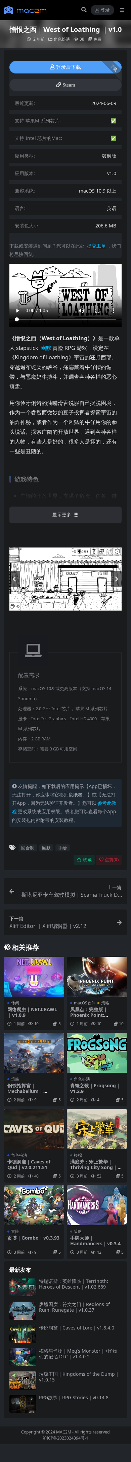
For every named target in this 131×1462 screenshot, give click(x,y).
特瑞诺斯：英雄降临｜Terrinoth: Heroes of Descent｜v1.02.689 (73, 1284)
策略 (105, 1003)
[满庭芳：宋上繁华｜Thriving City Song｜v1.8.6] (97, 1129)
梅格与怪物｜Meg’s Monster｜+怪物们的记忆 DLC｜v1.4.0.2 (78, 1354)
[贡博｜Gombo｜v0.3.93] (34, 1205)
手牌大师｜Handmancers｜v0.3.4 (95, 1241)
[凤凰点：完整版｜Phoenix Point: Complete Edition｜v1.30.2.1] (97, 977)
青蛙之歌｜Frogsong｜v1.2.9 (95, 1088)
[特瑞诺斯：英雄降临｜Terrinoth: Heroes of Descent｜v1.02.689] (22, 1287)
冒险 (15, 1231)
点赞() (112, 859)
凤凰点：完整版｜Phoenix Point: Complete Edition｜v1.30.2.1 (92, 1017)
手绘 (62, 848)
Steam (68, 85)
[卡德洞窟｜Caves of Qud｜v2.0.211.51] (34, 1129)
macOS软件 (84, 1003)
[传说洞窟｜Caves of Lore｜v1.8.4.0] (22, 1334)
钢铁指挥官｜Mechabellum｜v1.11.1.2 (25, 1091)
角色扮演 (62, 39)
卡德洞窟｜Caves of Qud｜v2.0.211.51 (28, 1164)
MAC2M (63, 1432)
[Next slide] (116, 579)
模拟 (78, 1155)
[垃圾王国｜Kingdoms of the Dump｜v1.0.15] (22, 1380)
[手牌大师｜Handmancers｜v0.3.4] (97, 1205)
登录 (105, 10)
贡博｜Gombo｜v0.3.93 (33, 1238)
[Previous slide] (14, 579)
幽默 (46, 848)
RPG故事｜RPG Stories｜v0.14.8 (73, 1397)
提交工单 (96, 246)
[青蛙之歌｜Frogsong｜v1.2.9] (97, 1053)
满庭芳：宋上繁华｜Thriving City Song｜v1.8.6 (94, 1167)
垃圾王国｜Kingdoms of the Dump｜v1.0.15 (79, 1377)
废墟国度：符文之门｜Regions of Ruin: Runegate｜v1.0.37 (74, 1307)
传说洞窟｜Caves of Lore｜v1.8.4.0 (76, 1327)
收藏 (87, 859)
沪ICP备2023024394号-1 (65, 1438)
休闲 (15, 1003)
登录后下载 (68, 67)
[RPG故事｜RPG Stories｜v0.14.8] (22, 1404)
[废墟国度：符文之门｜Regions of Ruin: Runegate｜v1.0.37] (22, 1310)
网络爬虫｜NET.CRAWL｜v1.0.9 (32, 1012)
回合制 (27, 848)
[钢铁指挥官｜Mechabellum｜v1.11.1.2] (34, 1053)
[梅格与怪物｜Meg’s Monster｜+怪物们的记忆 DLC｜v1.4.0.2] (22, 1357)
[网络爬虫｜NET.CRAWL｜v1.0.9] (34, 977)
